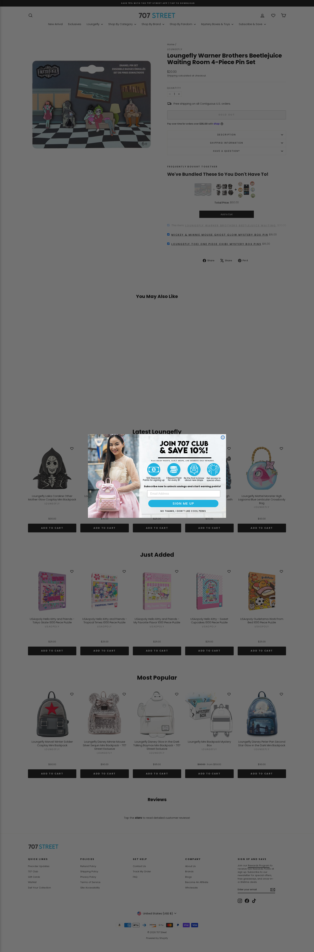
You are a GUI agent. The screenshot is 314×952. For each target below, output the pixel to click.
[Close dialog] (223, 437)
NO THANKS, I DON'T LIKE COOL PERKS (183, 511)
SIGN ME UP (183, 503)
